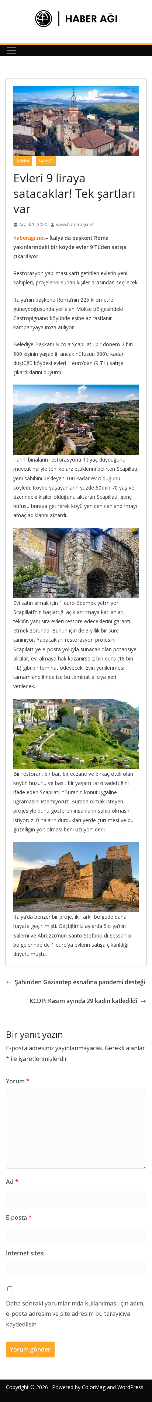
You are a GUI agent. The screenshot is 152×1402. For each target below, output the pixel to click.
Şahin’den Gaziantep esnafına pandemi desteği (80, 982)
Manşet (46, 161)
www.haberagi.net (75, 224)
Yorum (18, 1081)
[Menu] (11, 50)
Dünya (22, 161)
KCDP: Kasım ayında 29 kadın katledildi (83, 1001)
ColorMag (94, 1387)
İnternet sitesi (25, 1253)
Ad (12, 1182)
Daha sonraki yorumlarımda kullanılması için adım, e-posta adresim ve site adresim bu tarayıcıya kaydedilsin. (75, 1314)
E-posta (19, 1217)
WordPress (130, 1387)
